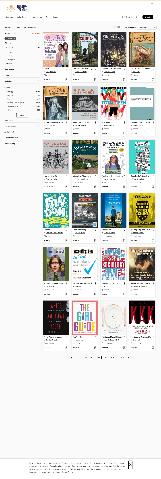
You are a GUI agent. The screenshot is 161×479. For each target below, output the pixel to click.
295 (112, 357)
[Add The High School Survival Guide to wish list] (124, 186)
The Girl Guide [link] (78, 337)
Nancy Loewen (51, 72)
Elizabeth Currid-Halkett (111, 340)
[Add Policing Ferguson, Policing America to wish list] (153, 240)
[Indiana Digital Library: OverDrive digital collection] (17, 8)
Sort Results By (130, 27)
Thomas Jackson (138, 233)
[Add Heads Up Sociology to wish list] (124, 294)
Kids (48, 17)
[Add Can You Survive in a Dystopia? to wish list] (95, 79)
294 (105, 357)
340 (122, 357)
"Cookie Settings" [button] (62, 469)
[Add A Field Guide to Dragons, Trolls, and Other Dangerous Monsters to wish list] (66, 133)
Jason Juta (136, 72)
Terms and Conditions (70, 463)
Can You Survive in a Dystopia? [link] (83, 69)
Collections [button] (22, 17)
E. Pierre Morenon (80, 125)
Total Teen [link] (106, 122)
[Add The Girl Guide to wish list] (95, 347)
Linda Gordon (136, 340)
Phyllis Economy (137, 125)
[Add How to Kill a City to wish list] (66, 186)
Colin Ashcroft (50, 125)
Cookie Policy (67, 472)
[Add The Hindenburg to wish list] (95, 240)
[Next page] (128, 357)
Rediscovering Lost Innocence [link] (83, 122)
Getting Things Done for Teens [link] (83, 283)
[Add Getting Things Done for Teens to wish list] (95, 294)
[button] (127, 17)
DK (105, 286)
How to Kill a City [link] (51, 176)
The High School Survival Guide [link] (112, 176)
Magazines (37, 17)
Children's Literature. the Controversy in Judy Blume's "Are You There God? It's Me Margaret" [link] (141, 122)
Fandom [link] (47, 230)
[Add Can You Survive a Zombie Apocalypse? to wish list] (124, 79)
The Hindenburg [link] (79, 230)
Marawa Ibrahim (80, 340)
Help (151, 3)
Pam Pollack (50, 286)
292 (91, 357)
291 (85, 357)
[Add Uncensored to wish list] (124, 240)
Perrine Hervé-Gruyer (82, 179)
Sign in (148, 17)
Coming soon (10, 60)
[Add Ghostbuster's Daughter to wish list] (153, 186)
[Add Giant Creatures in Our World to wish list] (153, 294)
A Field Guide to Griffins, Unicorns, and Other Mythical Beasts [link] (141, 69)
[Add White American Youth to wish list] (66, 347)
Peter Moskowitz (51, 179)
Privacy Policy (89, 463)
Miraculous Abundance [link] (82, 176)
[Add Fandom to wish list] (66, 240)
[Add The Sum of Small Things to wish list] (124, 347)
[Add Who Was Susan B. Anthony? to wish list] (66, 294)
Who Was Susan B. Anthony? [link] (54, 283)
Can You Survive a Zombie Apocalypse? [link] (112, 69)
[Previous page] (71, 357)
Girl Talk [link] (47, 69)
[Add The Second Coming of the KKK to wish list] (153, 347)
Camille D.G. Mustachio (140, 286)
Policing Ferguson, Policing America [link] (141, 230)
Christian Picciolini (52, 340)
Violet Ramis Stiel (138, 179)
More (22, 115)
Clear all (36, 33)
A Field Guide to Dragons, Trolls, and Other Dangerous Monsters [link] (54, 122)
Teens (55, 17)
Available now (11, 56)
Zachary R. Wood (109, 233)
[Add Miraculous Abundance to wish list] (95, 186)
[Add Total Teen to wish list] (124, 133)
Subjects (9, 17)
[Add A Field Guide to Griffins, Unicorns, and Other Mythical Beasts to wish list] (153, 79)
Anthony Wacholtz (81, 72)
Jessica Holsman (109, 179)
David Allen (78, 286)
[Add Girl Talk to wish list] (66, 79)
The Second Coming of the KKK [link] (141, 337)
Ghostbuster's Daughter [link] (140, 176)
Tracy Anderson (109, 125)
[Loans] (137, 17)
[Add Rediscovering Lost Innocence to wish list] (95, 133)
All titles (9, 52)
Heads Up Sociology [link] (110, 283)
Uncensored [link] (106, 230)
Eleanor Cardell (80, 233)
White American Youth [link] (53, 337)
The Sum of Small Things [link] (112, 337)
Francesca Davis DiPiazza (54, 233)
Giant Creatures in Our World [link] (141, 283)
